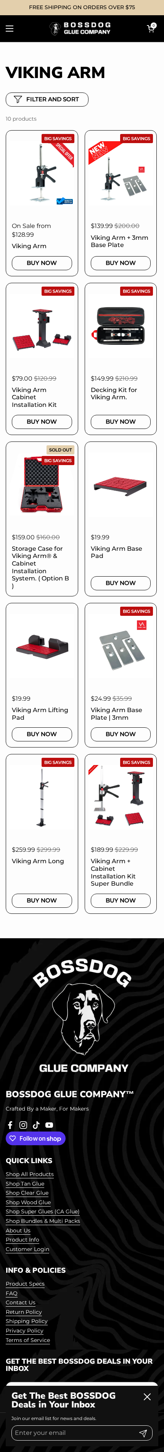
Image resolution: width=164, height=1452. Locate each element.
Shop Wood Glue (28, 1202)
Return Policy (24, 1312)
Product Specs (25, 1283)
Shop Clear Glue (27, 1192)
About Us (18, 1230)
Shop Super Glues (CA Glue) (43, 1211)
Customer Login (27, 1249)
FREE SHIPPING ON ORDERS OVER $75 (82, 7)
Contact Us (20, 1302)
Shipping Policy (27, 1321)
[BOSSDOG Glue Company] (80, 28)
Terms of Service (28, 1340)
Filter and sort (52, 99)
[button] (150, 28)
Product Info (22, 1239)
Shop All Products (30, 1174)
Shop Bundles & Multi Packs (43, 1221)
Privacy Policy (24, 1330)
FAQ (12, 1293)
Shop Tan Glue (25, 1183)
